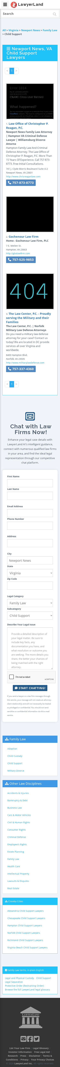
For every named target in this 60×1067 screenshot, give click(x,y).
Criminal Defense (16, 837)
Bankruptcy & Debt (17, 800)
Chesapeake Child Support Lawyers (26, 918)
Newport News (30, 30)
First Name (13, 476)
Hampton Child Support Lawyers (24, 925)
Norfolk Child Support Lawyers (23, 932)
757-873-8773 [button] (22, 182)
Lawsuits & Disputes (18, 881)
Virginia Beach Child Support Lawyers (27, 947)
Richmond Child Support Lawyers (25, 940)
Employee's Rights (17, 844)
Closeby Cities (15, 901)
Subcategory (14, 608)
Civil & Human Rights (18, 822)
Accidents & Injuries (18, 793)
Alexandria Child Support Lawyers (25, 910)
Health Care (13, 866)
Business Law (14, 807)
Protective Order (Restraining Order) (24, 985)
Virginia (13, 30)
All (4, 30)
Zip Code (12, 578)
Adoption (12, 748)
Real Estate (13, 888)
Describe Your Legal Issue (21, 624)
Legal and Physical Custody (19, 978)
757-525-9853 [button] (22, 259)
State (10, 566)
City (9, 553)
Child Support (14, 763)
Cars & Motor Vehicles (19, 815)
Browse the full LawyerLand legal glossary (27, 989)
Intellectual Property (18, 873)
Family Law (50, 30)
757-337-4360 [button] (22, 369)
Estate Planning (15, 851)
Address (11, 536)
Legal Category (15, 596)
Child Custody (14, 755)
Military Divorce (15, 770)
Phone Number (15, 518)
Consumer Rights (16, 829)
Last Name (13, 488)
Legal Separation (14, 981)
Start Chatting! (31, 688)
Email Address (15, 506)
